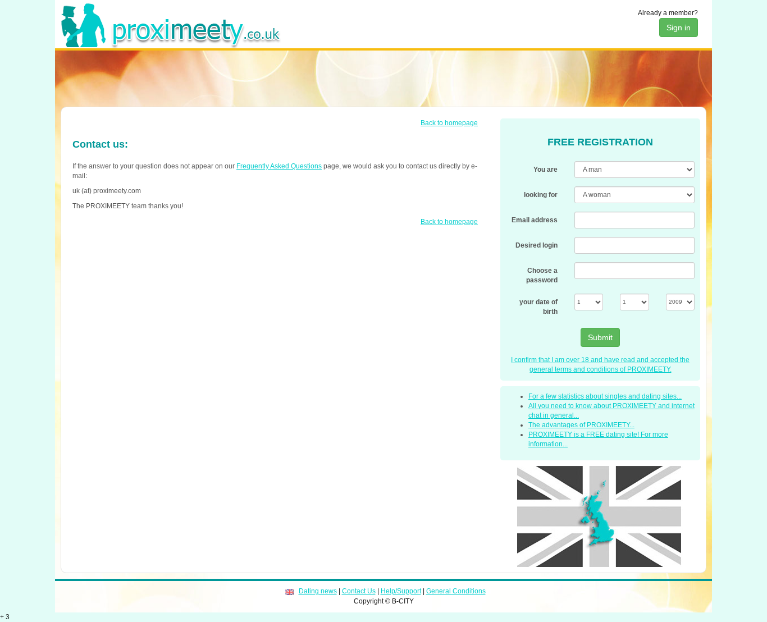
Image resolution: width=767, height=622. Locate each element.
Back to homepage (449, 123)
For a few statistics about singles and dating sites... (605, 396)
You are (545, 169)
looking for (541, 195)
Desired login (536, 245)
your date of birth (538, 306)
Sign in (678, 27)
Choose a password (542, 275)
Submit (600, 337)
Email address (535, 220)
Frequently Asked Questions (279, 166)
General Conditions (456, 592)
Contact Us (359, 592)
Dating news (318, 592)
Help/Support (401, 592)
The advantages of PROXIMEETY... (581, 425)
